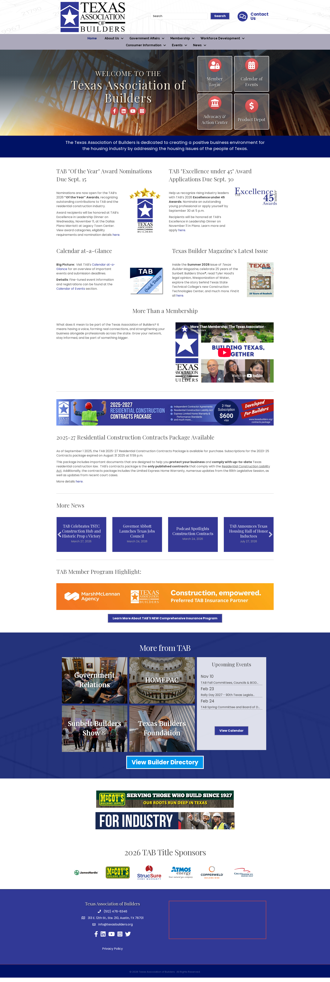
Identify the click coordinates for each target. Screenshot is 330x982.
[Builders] (215, 104)
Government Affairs (144, 38)
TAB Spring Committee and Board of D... (230, 707)
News (197, 45)
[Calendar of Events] (251, 67)
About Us (112, 38)
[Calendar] (215, 67)
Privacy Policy (112, 948)
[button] (59, 534)
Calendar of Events (70, 288)
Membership (180, 38)
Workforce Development (220, 38)
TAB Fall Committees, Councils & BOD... (229, 682)
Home (92, 38)
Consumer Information (143, 45)
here (116, 235)
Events (177, 45)
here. (182, 230)
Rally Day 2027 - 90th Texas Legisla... (228, 695)
